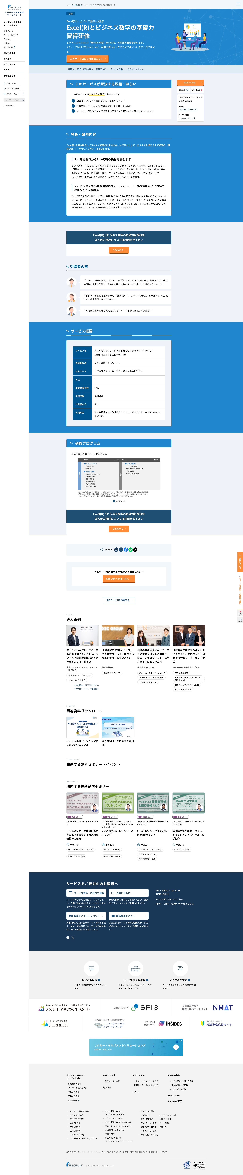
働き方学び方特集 (77, 1119)
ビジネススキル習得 (187, 118)
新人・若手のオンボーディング (152, 673)
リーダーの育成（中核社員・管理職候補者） (188, 678)
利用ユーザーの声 (112, 1081)
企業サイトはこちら (120, 1047)
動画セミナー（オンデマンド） (147, 1085)
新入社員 (183, 109)
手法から (7, 39)
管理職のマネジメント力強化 (151, 677)
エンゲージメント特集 (113, 1118)
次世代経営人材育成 (148, 1127)
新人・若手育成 (147, 1119)
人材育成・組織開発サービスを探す (12, 24)
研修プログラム (134, 69)
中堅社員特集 (75, 1127)
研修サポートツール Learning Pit (118, 1126)
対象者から (8, 31)
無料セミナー (9, 64)
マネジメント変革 (77, 1115)
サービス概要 (117, 69)
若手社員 (192, 109)
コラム (7, 70)
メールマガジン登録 (178, 1089)
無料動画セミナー (125, 916)
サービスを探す (77, 5)
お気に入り (196, 90)
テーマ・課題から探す (77, 1088)
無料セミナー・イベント (86, 916)
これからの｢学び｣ (77, 1135)
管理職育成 (145, 1115)
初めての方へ (11, 83)
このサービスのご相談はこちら (86, 58)
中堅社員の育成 (181, 673)
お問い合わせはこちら (117, 578)
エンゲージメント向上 (167, 1115)
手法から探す (73, 1092)
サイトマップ (162, 1152)
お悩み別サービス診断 (149, 1135)
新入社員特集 (75, 1131)
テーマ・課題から (11, 35)
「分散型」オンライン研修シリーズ (83, 1138)
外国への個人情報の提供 (138, 1152)
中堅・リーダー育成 (148, 1123)
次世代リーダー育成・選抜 (80, 675)
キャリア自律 (164, 1123)
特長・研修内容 (84, 69)
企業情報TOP (9, 105)
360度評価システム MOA (114, 1130)
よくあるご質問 (12, 88)
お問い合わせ (190, 82)
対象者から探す (74, 1084)
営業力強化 (163, 1127)
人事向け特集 (75, 1123)
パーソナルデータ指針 (104, 1152)
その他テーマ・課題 (148, 1131)
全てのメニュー (12, 94)
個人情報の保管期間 (121, 1152)
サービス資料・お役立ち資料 (89, 893)
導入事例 (8, 58)
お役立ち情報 (9, 75)
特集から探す (73, 1096)
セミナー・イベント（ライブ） (147, 1081)
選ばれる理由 (9, 53)
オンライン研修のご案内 (79, 1111)
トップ (67, 5)
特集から (7, 43)
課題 (70, 69)
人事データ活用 (165, 1119)
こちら (180, 899)
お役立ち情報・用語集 (179, 1085)
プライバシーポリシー (86, 1152)
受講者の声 (101, 69)
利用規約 (152, 1152)
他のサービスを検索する (118, 600)
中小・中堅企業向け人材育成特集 (118, 1122)
